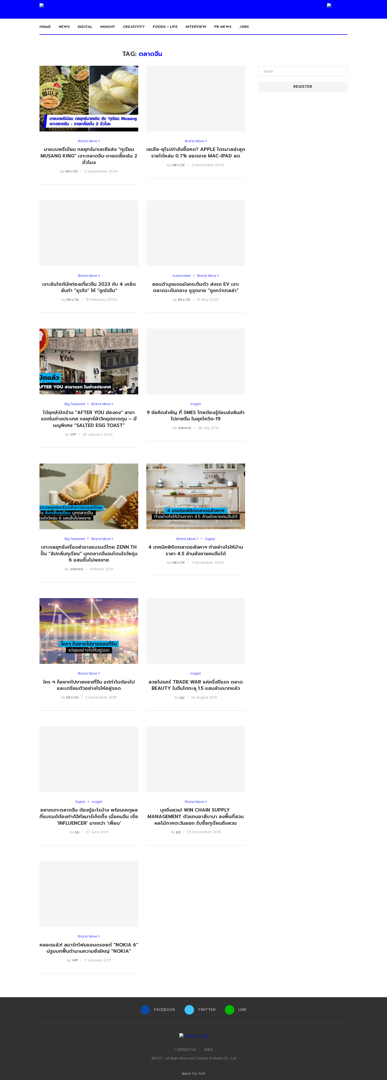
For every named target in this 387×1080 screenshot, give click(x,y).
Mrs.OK (71, 171)
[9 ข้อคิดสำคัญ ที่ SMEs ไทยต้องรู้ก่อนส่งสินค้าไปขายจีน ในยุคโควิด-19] (195, 361)
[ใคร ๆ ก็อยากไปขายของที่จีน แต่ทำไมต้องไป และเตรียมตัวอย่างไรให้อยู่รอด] (88, 631)
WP (73, 434)
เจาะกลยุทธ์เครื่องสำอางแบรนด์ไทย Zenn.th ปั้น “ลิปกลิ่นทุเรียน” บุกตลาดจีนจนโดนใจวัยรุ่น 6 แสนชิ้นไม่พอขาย (89, 553)
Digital (85, 26)
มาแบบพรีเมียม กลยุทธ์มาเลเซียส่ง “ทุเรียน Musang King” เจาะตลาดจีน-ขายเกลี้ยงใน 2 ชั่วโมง (89, 156)
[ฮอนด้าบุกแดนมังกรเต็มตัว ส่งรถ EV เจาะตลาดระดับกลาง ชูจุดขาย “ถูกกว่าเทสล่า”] (195, 233)
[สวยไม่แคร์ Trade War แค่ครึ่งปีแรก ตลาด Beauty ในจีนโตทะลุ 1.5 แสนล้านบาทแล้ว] (195, 631)
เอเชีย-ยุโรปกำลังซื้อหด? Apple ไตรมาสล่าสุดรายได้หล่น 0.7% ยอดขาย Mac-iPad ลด (195, 153)
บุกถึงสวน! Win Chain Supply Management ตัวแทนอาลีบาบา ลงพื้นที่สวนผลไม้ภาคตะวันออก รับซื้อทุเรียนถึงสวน (195, 816)
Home (45, 26)
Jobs (244, 26)
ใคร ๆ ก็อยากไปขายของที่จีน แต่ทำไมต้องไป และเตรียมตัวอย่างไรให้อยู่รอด (89, 685)
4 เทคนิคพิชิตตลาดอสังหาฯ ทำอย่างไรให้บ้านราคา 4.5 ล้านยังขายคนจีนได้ (195, 550)
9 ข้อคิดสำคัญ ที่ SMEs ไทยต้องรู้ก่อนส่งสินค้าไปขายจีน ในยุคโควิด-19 (196, 416)
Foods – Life (165, 26)
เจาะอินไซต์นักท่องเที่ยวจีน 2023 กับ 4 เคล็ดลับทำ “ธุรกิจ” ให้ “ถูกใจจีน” (89, 287)
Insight (107, 26)
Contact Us (185, 1049)
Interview (196, 26)
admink (184, 427)
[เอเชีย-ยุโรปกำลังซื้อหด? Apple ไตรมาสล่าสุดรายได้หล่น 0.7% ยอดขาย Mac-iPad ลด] (195, 98)
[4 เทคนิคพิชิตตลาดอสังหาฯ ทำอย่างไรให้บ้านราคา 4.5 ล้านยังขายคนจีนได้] (195, 496)
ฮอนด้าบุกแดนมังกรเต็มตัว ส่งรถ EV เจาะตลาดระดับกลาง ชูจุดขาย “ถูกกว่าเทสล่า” (195, 287)
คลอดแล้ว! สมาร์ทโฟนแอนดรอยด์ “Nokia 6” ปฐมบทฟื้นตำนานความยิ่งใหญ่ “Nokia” (88, 948)
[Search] (345, 26)
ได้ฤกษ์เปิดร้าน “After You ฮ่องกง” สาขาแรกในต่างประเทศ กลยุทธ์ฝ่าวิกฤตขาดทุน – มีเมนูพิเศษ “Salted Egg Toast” (89, 419)
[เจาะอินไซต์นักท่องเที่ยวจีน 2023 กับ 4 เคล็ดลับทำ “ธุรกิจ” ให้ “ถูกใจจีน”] (88, 233)
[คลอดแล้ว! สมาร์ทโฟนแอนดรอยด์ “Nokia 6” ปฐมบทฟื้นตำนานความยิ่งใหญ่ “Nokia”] (88, 894)
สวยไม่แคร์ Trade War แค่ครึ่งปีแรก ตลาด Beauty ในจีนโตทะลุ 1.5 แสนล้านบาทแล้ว (195, 685)
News (64, 26)
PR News (222, 26)
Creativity (134, 26)
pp (182, 697)
